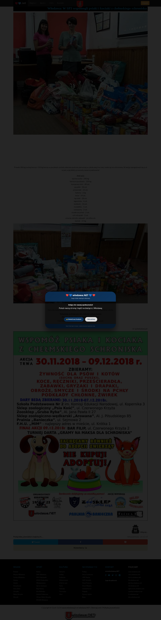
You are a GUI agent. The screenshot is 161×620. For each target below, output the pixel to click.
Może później (91, 319)
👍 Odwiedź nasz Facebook (73, 319)
